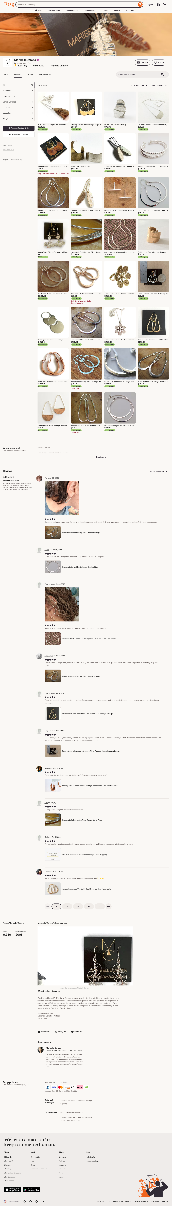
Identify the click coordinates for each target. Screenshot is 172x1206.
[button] (142, 63)
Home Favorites (72, 10)
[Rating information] (15, 65)
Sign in (150, 5)
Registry (117, 10)
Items (5, 74)
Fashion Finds (89, 10)
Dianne (47, 871)
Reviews (18, 74)
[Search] (140, 5)
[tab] (18, 85)
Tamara (47, 768)
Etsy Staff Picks (54, 10)
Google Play (31, 1189)
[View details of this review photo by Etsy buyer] (62, 604)
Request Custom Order (19, 128)
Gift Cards (130, 10)
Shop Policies (45, 74)
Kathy (47, 837)
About (30, 74)
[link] (48, 906)
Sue (46, 803)
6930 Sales (7, 145)
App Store (12, 1189)
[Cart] (164, 5)
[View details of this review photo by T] (62, 498)
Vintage (104, 10)
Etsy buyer (49, 584)
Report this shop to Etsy (12, 159)
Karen (47, 550)
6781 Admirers (8, 150)
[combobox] (76, 5)
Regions (165, 1201)
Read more (101, 457)
